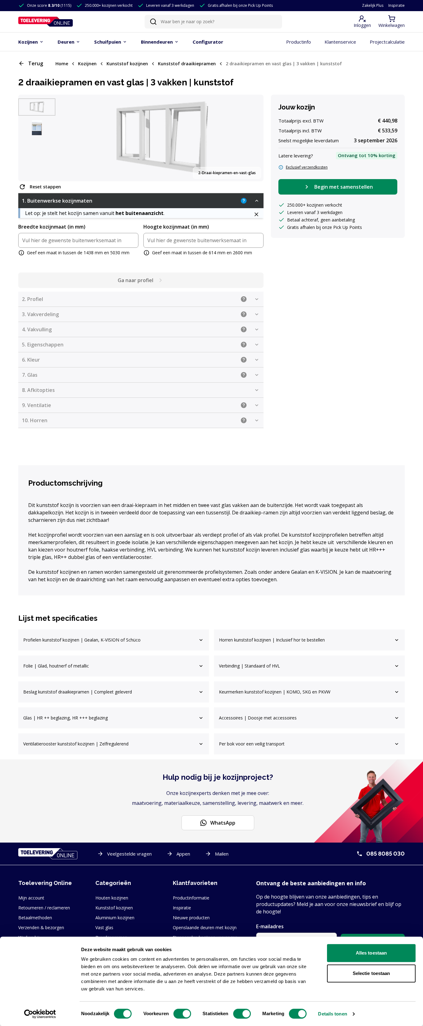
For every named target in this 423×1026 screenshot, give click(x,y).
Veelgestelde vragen (129, 854)
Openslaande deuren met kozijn (205, 927)
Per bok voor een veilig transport (252, 744)
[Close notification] (256, 214)
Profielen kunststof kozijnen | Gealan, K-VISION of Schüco (82, 640)
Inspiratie (396, 5)
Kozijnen (87, 64)
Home (61, 64)
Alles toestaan (371, 952)
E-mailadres (270, 926)
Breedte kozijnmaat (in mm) (51, 226)
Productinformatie (191, 898)
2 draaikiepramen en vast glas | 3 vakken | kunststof (284, 64)
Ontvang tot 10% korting (366, 155)
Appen (183, 854)
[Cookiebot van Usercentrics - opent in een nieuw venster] (40, 1014)
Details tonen (332, 1013)
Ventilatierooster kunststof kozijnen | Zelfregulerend (76, 744)
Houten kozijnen (111, 898)
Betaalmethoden (35, 918)
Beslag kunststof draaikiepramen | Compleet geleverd (77, 692)
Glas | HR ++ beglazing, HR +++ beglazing (65, 718)
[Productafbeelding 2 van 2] (36, 127)
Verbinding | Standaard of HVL (249, 666)
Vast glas (104, 927)
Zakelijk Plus (372, 5)
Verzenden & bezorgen (41, 927)
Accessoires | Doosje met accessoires (258, 718)
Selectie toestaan (371, 973)
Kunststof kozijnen (127, 64)
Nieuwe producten (191, 918)
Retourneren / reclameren (44, 908)
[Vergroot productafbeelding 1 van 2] (162, 138)
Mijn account (31, 898)
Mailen (222, 854)
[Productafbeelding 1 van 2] (37, 107)
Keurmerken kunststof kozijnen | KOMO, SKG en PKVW (274, 692)
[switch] (182, 1014)
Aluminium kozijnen (114, 918)
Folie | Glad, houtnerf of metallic (56, 666)
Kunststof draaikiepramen (187, 64)
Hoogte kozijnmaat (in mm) (176, 226)
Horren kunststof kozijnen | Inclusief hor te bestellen (272, 640)
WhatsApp (222, 822)
